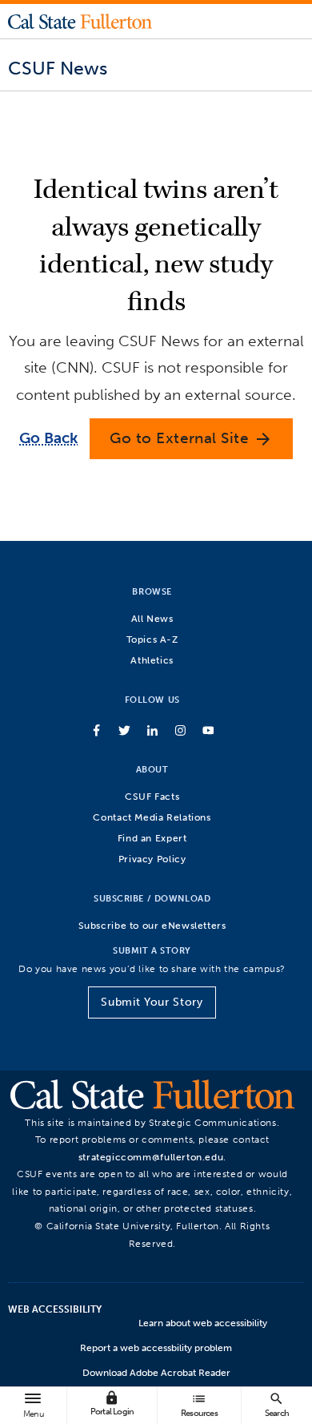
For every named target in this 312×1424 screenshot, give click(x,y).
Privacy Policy (152, 859)
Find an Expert (152, 838)
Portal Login (112, 1403)
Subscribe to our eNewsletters (152, 925)
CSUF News (57, 68)
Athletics (152, 660)
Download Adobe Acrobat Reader (156, 1373)
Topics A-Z (152, 639)
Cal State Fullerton (80, 21)
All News (152, 618)
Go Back (48, 438)
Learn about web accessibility (202, 1323)
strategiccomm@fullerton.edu (151, 1157)
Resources (199, 1404)
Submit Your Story (151, 1002)
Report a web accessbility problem (156, 1348)
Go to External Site (191, 439)
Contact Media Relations (151, 817)
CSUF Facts (152, 796)
